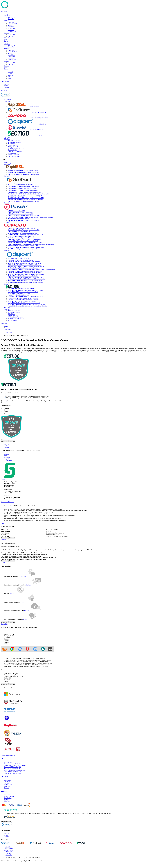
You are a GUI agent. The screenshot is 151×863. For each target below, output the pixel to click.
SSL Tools (10, 36)
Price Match (7, 799)
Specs (5, 455)
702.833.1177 (4, 11)
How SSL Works (9, 796)
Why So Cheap (12, 17)
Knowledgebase (12, 23)
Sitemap (8, 853)
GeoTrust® (7, 781)
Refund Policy (9, 847)
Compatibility (4, 624)
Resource (6, 33)
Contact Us (11, 19)
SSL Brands (7, 99)
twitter (6, 85)
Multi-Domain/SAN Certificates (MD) (14, 770)
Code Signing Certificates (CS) (12, 771)
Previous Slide (5, 755)
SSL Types (7, 137)
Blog (5, 39)
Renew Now (4, 441)
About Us (7, 15)
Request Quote (8, 762)
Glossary (10, 25)
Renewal (6, 37)
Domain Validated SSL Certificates (13, 764)
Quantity (31, 401)
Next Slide (12, 755)
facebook (6, 84)
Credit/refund (11, 28)
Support (6, 20)
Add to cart (12, 441)
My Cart (6, 14)
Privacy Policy (9, 848)
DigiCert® (7, 786)
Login (6, 41)
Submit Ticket (11, 26)
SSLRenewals (5, 81)
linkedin (6, 87)
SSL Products (5, 759)
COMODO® (8, 785)
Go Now (23, 576)
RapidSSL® (7, 780)
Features (6, 454)
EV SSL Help (11, 34)
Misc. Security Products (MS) (12, 773)
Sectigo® (6, 788)
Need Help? (4, 791)
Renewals (7, 457)
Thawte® (6, 783)
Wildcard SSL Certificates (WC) (13, 768)
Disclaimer (9, 851)
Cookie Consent (8, 850)
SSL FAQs (11, 22)
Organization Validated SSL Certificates (15, 765)
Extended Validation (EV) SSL (12, 767)
